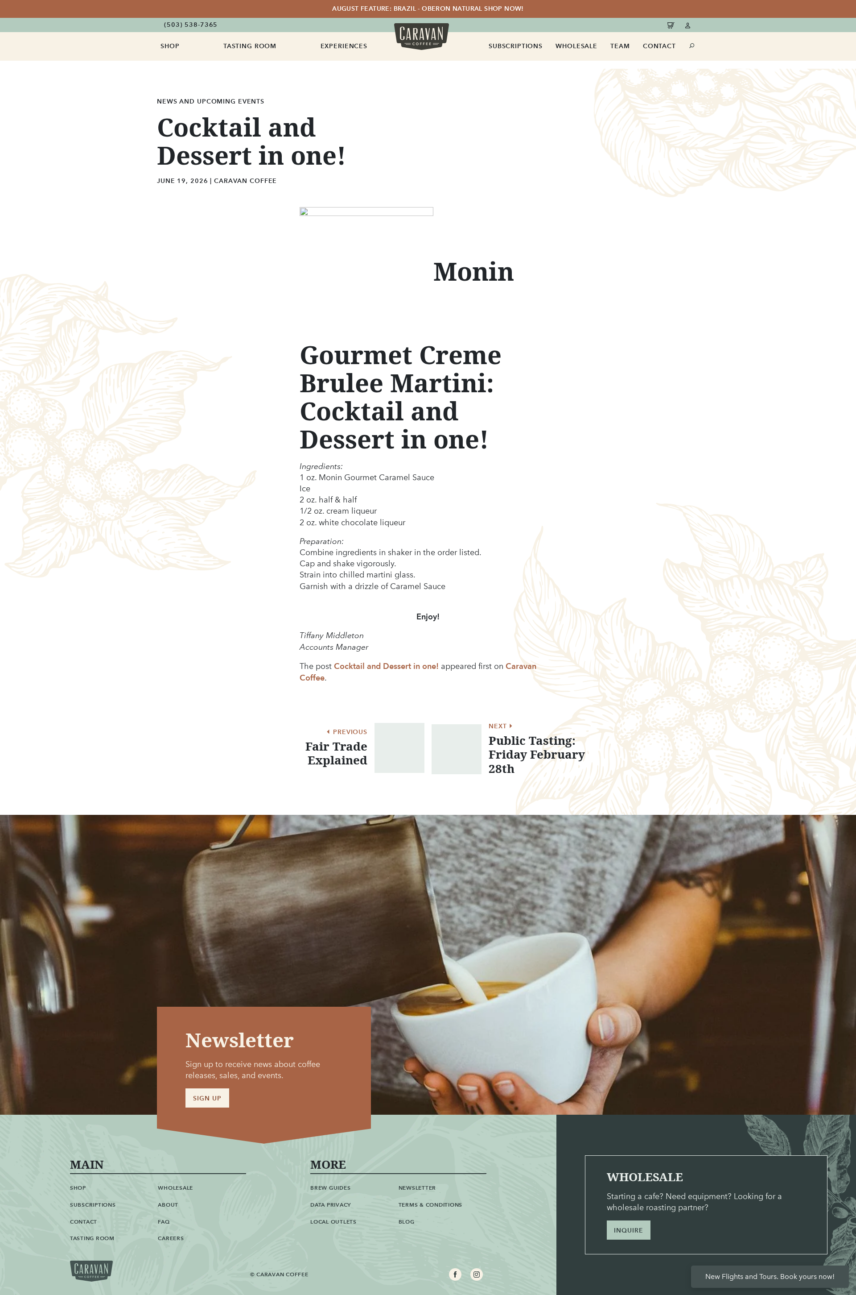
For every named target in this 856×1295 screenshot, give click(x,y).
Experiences (344, 46)
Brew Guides (330, 1187)
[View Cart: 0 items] (672, 24)
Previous (349, 732)
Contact (659, 46)
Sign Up (207, 1098)
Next (499, 726)
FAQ (163, 1221)
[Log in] (688, 24)
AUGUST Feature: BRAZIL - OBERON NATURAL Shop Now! (428, 8)
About (168, 1204)
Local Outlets (333, 1221)
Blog (407, 1221)
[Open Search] (692, 46)
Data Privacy (330, 1204)
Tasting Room (249, 46)
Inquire (628, 1230)
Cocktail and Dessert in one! (386, 666)
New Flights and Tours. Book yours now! (770, 1276)
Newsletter (417, 1187)
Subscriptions (516, 46)
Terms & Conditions (431, 1204)
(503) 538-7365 (191, 25)
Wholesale (576, 46)
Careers (171, 1238)
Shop (169, 46)
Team (620, 46)
